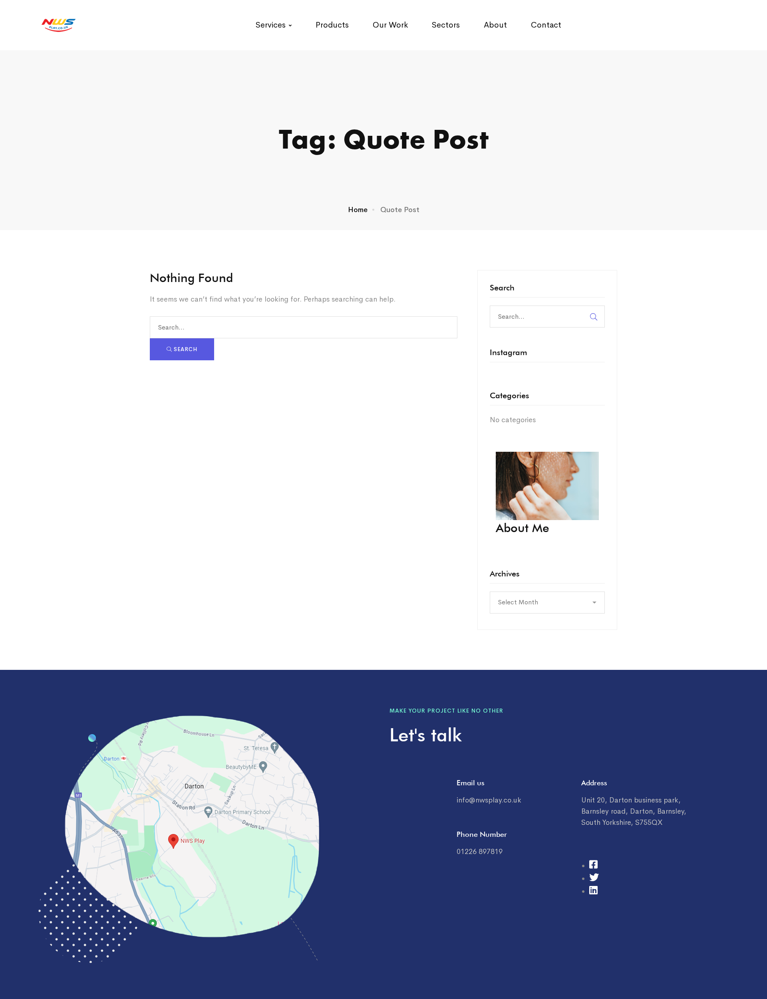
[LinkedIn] (593, 891)
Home (358, 209)
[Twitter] (594, 878)
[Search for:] (303, 327)
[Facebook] (593, 865)
